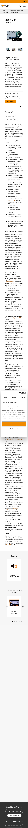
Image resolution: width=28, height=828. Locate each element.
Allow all (14, 423)
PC (10, 545)
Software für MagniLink (10, 12)
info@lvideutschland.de (14, 811)
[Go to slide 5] (22, 621)
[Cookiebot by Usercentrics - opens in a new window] (19, 393)
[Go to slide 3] (17, 621)
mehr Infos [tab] (9, 112)
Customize (13, 428)
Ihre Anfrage (10, 101)
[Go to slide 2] (15, 621)
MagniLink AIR (12, 200)
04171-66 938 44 (14, 815)
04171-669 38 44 (13, 96)
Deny (14, 434)
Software (20, 11)
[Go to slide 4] (19, 621)
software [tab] (9, 119)
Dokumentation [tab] (10, 116)
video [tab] (15, 119)
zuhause (5, 11)
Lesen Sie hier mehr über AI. (14, 439)
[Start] (6, 6)
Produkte (12, 11)
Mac (7, 545)
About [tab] (23, 397)
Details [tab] (14, 397)
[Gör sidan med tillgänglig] (25, 1)
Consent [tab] (5, 397)
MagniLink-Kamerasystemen (13, 281)
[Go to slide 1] (12, 621)
